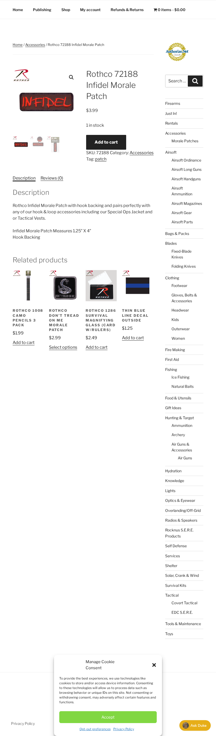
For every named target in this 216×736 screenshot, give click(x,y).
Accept (108, 717)
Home (18, 9)
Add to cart (106, 142)
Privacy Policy (123, 729)
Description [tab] (24, 178)
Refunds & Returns (127, 9)
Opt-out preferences (95, 729)
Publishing (42, 9)
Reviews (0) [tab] (52, 178)
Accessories (35, 45)
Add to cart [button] (24, 342)
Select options (63, 347)
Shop (65, 9)
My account (90, 9)
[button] (154, 665)
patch (100, 159)
